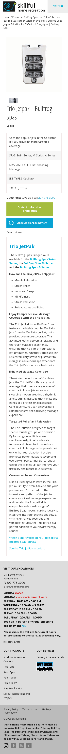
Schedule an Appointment (32, 222)
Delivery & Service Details (50, 657)
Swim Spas (9, 672)
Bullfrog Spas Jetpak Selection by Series (24, 20)
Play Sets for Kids (12, 688)
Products (17, 17)
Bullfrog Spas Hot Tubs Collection (42, 17)
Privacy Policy (10, 709)
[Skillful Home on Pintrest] (29, 747)
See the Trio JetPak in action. (27, 548)
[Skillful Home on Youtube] (21, 747)
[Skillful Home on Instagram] (6, 747)
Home (6, 17)
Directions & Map (11, 641)
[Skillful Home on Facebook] (13, 747)
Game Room (10, 682)
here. (24, 625)
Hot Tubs (8, 666)
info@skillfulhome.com (17, 586)
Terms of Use (29, 709)
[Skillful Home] (24, 6)
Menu (57, 5)
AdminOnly (11, 713)
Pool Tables (10, 677)
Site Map (46, 709)
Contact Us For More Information (29, 209)
